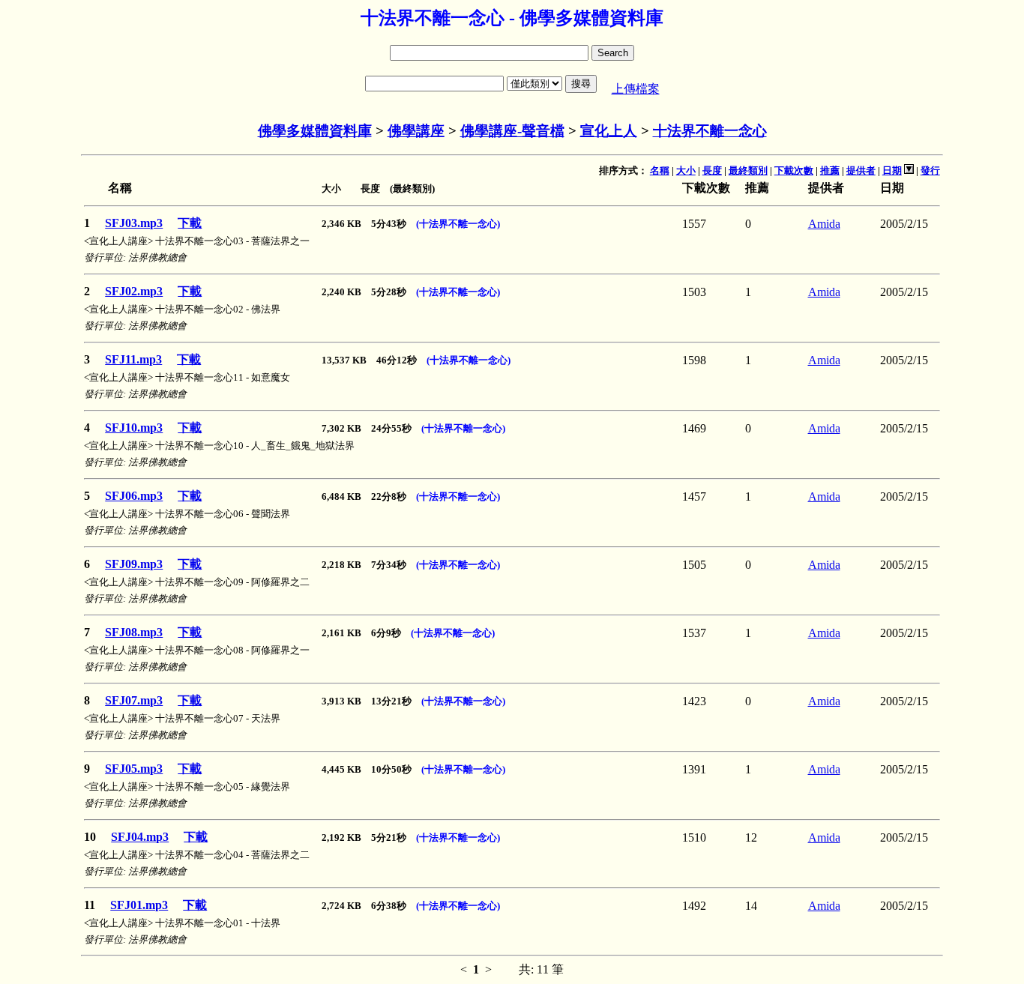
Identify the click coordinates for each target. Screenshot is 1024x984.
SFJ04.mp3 (140, 836)
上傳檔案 (636, 88)
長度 (712, 170)
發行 (930, 170)
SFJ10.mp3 (134, 427)
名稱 (659, 170)
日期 (892, 170)
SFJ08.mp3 (134, 632)
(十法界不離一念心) (458, 223)
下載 (190, 223)
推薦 (830, 170)
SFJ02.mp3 (134, 291)
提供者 (861, 170)
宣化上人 (608, 131)
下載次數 (793, 170)
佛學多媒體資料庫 (315, 131)
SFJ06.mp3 (134, 495)
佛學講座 (416, 131)
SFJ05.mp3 (134, 768)
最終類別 (748, 170)
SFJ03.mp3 (134, 223)
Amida (824, 223)
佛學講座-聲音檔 (512, 131)
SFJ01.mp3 (139, 905)
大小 (686, 170)
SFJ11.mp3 (133, 359)
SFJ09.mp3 (134, 564)
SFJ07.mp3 (134, 700)
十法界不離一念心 (710, 131)
